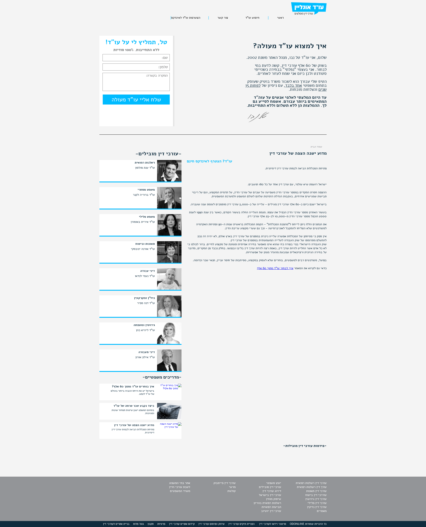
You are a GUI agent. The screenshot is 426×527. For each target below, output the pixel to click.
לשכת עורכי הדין (179, 487)
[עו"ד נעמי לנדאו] (169, 289)
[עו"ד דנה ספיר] (169, 316)
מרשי (232, 487)
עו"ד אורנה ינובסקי (143, 249)
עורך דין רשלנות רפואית (312, 487)
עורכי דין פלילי (317, 503)
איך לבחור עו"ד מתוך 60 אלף (275, 268)
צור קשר (222, 18)
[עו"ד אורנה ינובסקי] (169, 262)
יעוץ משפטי (273, 483)
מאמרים (322, 511)
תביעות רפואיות (271, 507)
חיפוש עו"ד (252, 18)
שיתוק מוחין (273, 499)
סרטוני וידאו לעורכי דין (272, 524)
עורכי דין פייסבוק (224, 483)
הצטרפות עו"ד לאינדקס (185, 18)
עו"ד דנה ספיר (146, 303)
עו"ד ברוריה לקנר (144, 195)
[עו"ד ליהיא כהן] (169, 343)
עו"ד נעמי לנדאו (145, 276)
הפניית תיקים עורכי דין (241, 524)
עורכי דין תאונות (316, 491)
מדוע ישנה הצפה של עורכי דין (134, 425)
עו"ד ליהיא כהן (145, 330)
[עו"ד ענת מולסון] (169, 181)
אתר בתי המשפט (179, 483)
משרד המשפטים (180, 491)
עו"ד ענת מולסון (145, 168)
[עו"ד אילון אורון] (169, 371)
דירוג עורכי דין (271, 491)
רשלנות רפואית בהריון (267, 503)
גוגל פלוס (138, 524)
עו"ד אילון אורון (145, 357)
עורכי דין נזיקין (317, 507)
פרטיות (161, 524)
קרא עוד (105, 392)
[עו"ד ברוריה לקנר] (169, 208)
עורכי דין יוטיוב (271, 511)
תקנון (151, 524)
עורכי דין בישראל (270, 495)
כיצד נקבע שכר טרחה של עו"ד (133, 406)
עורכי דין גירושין (316, 499)
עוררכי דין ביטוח (316, 495)
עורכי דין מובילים (270, 487)
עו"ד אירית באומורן (143, 222)
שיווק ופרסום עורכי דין (211, 524)
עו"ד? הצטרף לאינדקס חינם (209, 161)
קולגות (231, 491)
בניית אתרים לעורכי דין (116, 524)
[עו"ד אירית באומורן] (169, 235)
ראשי (280, 18)
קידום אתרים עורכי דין (182, 524)
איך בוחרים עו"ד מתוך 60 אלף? (133, 387)
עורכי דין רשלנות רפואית (311, 483)
